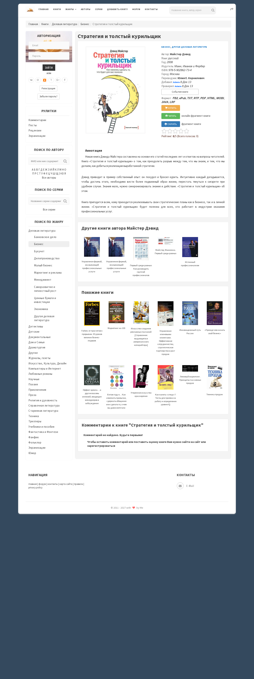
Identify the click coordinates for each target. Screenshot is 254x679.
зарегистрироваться (101, 446)
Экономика (41, 309)
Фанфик (33, 437)
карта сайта (66, 484)
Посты (32, 125)
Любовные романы (40, 374)
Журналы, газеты (39, 358)
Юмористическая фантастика (126, 666)
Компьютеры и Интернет (44, 368)
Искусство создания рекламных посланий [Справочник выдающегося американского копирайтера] (141, 336)
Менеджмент (42, 279)
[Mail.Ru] (38, 80)
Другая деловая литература (189, 47)
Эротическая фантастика (123, 649)
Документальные (39, 337)
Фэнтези (112, 616)
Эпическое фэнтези (120, 641)
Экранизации (37, 136)
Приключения (37, 389)
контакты (53, 484)
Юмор (32, 453)
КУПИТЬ (172, 108)
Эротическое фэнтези (121, 658)
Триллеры (34, 421)
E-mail (190, 486)
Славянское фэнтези (120, 542)
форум (42, 484)
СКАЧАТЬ (172, 124)
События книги (180, 91)
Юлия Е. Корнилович (191, 78)
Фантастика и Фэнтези (43, 432)
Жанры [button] (69, 9)
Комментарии (37, 120)
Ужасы (111, 600)
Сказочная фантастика (122, 533)
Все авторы (49, 177)
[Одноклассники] (44, 80)
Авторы (86, 9)
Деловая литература (120, 19)
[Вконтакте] (31, 80)
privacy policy (35, 487)
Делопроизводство (47, 258)
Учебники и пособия (41, 426)
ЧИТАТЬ (172, 115)
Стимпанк (113, 575)
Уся (109, 608)
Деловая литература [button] (78, 19)
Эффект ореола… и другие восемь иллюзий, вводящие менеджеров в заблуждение (92, 396)
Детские (34, 331)
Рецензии (34, 130)
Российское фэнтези (120, 525)
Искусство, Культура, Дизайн (47, 363)
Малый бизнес (43, 265)
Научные (34, 379)
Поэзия (33, 384)
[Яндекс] (51, 80)
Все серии (49, 209)
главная (32, 484)
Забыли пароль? (48, 96)
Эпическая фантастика (122, 633)
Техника (33, 416)
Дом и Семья (36, 342)
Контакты (151, 9)
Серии (99, 9)
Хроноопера (115, 624)
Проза (32, 395)
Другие (33, 353)
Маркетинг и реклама (48, 272)
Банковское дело (45, 237)
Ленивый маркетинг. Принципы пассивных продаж (190, 379)
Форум (136, 9)
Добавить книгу (117, 9)
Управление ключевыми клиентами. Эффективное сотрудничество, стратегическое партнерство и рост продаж (165, 342)
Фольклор (34, 442)
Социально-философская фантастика (132, 566)
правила (78, 484)
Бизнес (85, 24)
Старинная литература (43, 410)
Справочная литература (44, 405)
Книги (57, 9)
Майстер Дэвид (180, 54)
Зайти (49, 67)
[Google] (58, 80)
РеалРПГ (112, 517)
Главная (43, 9)
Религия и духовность (42, 400)
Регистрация (48, 88)
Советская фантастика (122, 550)
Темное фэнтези (117, 583)
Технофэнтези (116, 591)
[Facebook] (64, 80)
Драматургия (36, 347)
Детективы (35, 326)
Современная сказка (120, 558)
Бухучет (39, 251)
